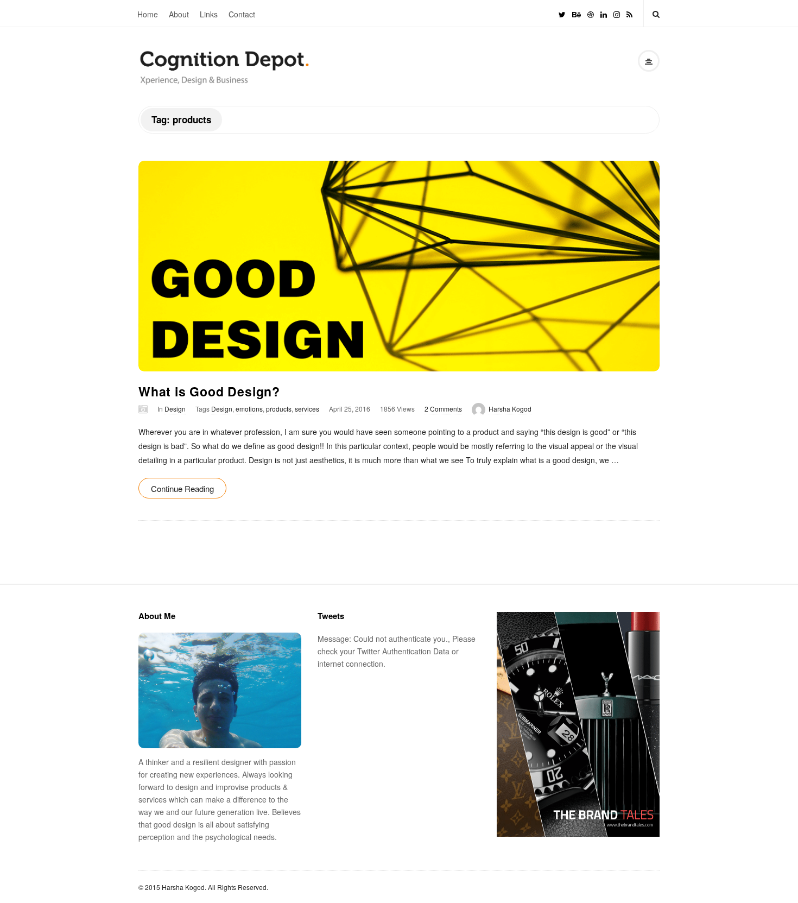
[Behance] (576, 13)
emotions (249, 408)
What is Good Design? (209, 391)
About (179, 14)
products (279, 408)
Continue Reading (182, 488)
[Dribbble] (590, 13)
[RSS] (629, 13)
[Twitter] (562, 13)
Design (175, 408)
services (307, 408)
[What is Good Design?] (399, 266)
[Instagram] (616, 13)
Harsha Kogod (510, 408)
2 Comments (443, 408)
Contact (242, 14)
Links (209, 14)
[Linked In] (603, 13)
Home (147, 14)
